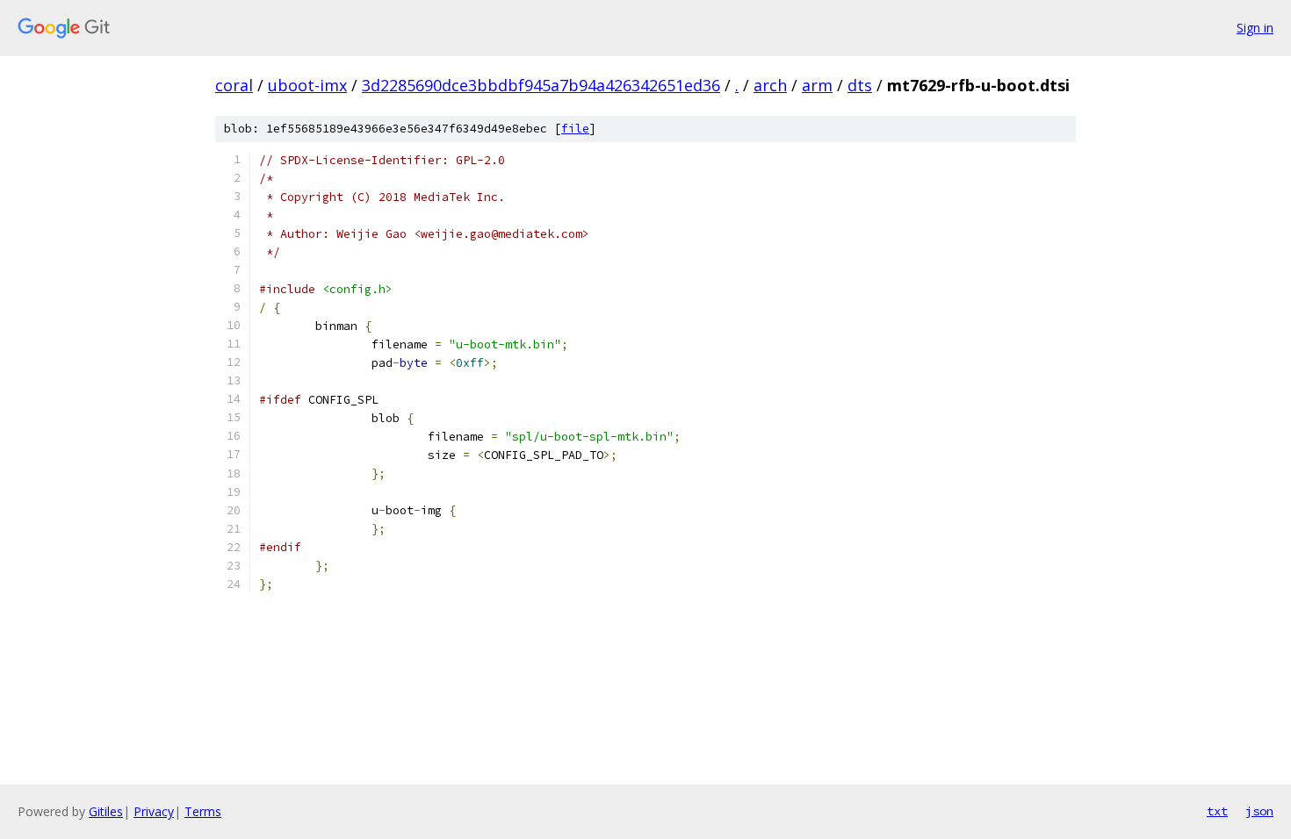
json (1259, 811)
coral (234, 85)
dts (859, 85)
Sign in (1255, 27)
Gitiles (106, 811)
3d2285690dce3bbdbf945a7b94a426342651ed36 (541, 85)
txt (1217, 811)
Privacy (153, 811)
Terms (202, 811)
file (575, 128)
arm (817, 85)
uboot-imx (307, 85)
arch (770, 85)
